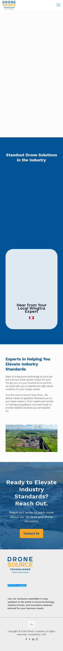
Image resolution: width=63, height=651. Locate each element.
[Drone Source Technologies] (9, 5)
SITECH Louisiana (17, 585)
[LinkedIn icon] (33, 639)
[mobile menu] (58, 5)
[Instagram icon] (37, 639)
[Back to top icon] (31, 624)
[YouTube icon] (30, 639)
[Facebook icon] (26, 639)
